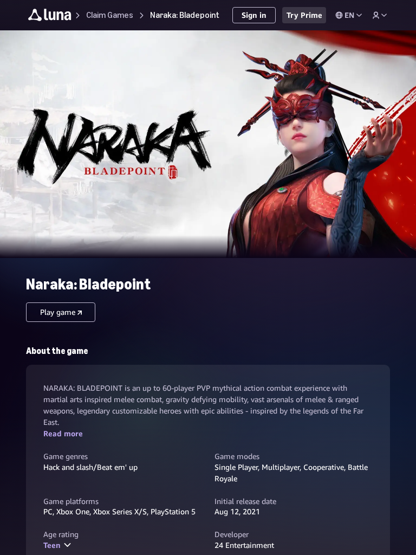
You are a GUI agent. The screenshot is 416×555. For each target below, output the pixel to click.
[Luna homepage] (50, 16)
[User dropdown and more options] (379, 15)
